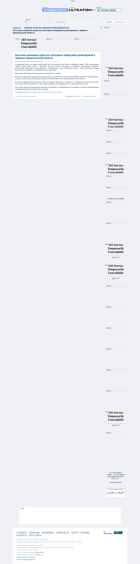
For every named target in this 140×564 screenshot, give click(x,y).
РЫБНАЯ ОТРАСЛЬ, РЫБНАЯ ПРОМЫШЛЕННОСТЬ (46, 28)
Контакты (22, 535)
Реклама (85, 533)
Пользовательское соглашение (26, 557)
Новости (17, 28)
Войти (110, 22)
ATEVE (38, 554)
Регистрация (121, 22)
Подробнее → (115, 478)
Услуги (74, 533)
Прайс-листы (62, 533)
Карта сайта (35, 535)
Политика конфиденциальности (26, 559)
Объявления (48, 533)
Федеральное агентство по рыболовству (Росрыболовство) (42, 92)
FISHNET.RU (78, 96)
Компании (34, 533)
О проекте (22, 533)
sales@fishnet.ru (39, 552)
